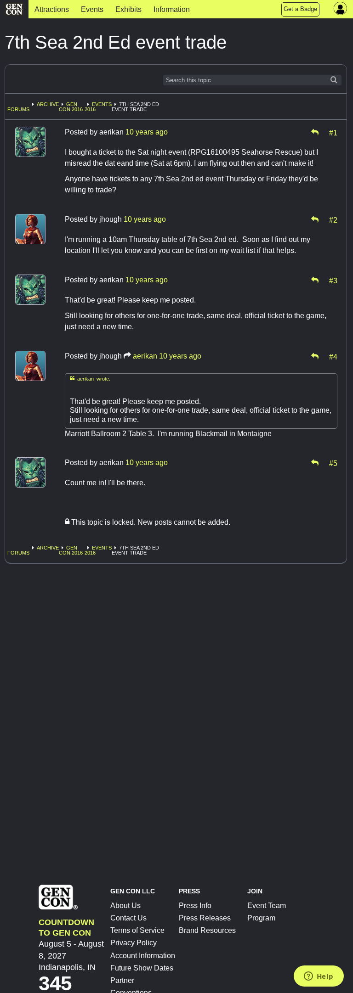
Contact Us (128, 918)
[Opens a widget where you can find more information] (318, 976)
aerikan (145, 356)
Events (92, 9)
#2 (333, 219)
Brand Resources (207, 930)
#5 (333, 462)
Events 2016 (98, 106)
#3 (333, 280)
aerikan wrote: (90, 378)
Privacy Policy (133, 943)
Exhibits (128, 9)
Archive (48, 104)
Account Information (142, 955)
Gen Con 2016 (71, 106)
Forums (18, 109)
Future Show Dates (141, 968)
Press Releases (205, 918)
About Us (125, 905)
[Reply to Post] (315, 132)
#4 (333, 356)
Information (172, 9)
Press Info (195, 905)
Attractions (51, 9)
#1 (333, 132)
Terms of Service (137, 930)
